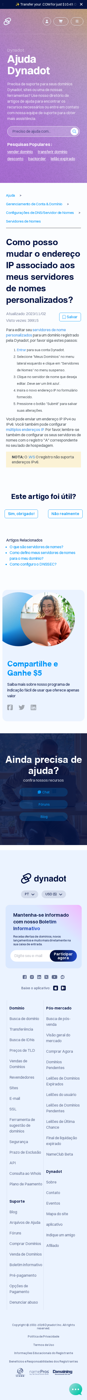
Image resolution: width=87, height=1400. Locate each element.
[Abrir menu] (77, 21)
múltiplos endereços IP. (25, 429)
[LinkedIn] (39, 977)
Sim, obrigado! (21, 513)
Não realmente (65, 513)
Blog (44, 817)
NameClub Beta (59, 1154)
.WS (31, 456)
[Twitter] (46, 977)
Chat (46, 792)
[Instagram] (32, 977)
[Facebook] (25, 977)
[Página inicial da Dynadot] (8, 21)
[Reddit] (63, 977)
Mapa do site (57, 1213)
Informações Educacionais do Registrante (43, 1353)
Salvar (72, 316)
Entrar (22, 350)
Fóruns (44, 804)
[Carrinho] (60, 21)
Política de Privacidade (43, 1336)
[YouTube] (54, 977)
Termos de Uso (43, 1345)
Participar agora (63, 956)
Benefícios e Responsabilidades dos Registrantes (43, 1361)
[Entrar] (47, 21)
